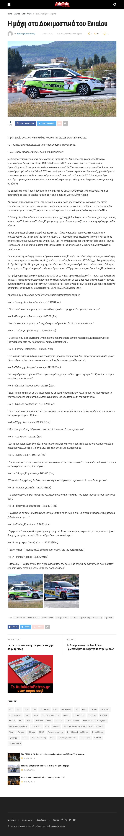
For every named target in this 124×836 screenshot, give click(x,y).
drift (55, 709)
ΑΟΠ (21, 721)
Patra (27, 715)
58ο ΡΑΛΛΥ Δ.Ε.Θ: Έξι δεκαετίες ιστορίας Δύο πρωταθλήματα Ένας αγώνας (53, 754)
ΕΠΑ (47, 727)
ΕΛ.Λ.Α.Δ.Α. (36, 727)
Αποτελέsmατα (73, 721)
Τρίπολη (108, 618)
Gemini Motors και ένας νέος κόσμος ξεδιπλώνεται (43, 777)
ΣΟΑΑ (52, 738)
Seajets (67, 715)
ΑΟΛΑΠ (12, 721)
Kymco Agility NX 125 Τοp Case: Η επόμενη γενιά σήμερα (45, 766)
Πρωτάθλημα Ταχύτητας (91, 618)
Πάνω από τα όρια (55, 732)
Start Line (92, 715)
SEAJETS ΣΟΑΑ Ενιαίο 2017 (27, 618)
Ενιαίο (74, 618)
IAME (84, 709)
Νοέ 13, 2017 (47, 34)
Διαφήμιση (12, 820)
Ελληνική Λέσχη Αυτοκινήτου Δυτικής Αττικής (83, 727)
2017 (11, 709)
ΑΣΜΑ (29, 721)
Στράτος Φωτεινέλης (67, 738)
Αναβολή (58, 721)
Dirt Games (44, 709)
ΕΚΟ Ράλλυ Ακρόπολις (18, 727)
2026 (34, 709)
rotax (36, 715)
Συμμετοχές (85, 738)
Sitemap (56, 820)
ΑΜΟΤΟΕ (103, 715)
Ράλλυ (25, 738)
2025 (26, 709)
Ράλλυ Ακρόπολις (39, 738)
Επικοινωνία (27, 820)
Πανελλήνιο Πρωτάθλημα (77, 732)
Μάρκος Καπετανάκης (26, 34)
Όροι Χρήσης (42, 820)
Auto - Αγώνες (27, 14)
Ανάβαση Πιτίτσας (43, 721)
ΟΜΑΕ (41, 732)
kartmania (105, 709)
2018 (18, 709)
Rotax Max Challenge (50, 715)
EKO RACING (66, 709)
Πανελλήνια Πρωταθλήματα (45, 14)
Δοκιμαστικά (62, 618)
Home (10, 14)
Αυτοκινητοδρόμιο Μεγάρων (95, 721)
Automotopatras (21, 826)
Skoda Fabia (47, 618)
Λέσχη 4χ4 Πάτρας (16, 732)
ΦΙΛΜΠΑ (97, 738)
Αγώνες (17, 14)
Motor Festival (15, 715)
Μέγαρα (31, 732)
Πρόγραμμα (13, 738)
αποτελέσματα (15, 743)
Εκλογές (56, 727)
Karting (94, 709)
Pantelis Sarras (58, 826)
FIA (76, 709)
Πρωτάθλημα (97, 732)
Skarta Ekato (79, 715)
